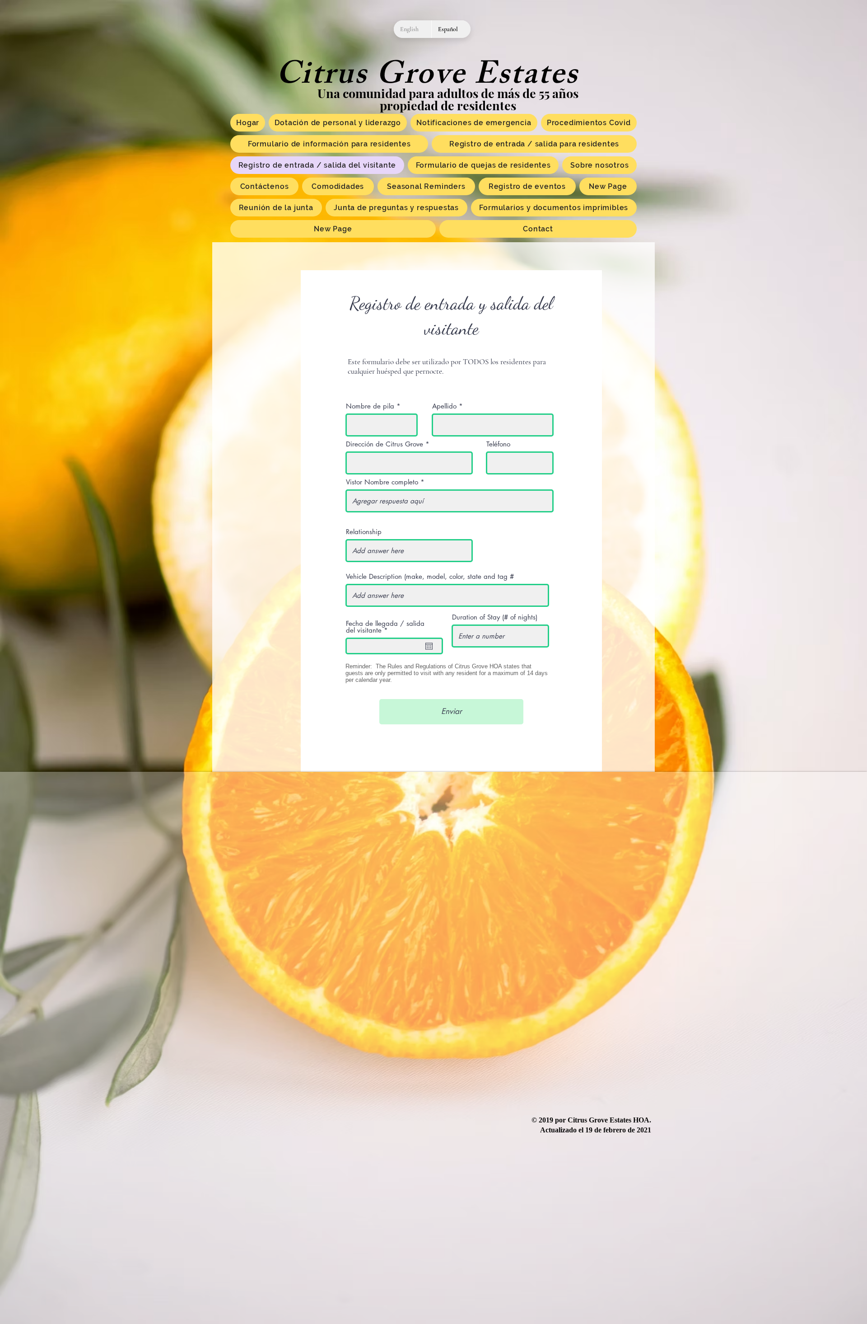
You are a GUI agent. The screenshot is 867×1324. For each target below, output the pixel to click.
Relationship (364, 531)
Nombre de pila (370, 406)
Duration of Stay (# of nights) (494, 617)
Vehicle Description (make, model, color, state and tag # (430, 576)
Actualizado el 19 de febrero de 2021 (595, 1130)
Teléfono (498, 444)
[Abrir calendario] (429, 646)
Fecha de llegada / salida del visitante (385, 627)
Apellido (444, 406)
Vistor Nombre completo (382, 482)
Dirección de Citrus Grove (384, 444)
